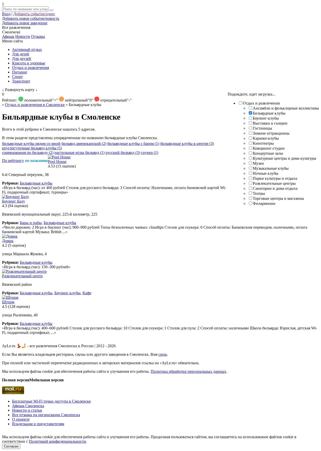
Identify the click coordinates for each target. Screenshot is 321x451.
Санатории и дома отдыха (275, 188)
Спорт (17, 76)
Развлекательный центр (22, 276)
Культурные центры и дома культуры (284, 158)
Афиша (8, 36)
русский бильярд (123, 152)
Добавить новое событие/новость (30, 18)
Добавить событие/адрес (34, 14)
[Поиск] (51, 10)
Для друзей (21, 58)
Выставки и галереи (270, 123)
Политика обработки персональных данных (188, 371)
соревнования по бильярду (27, 152)
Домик (8, 241)
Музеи (258, 163)
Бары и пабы (31, 223)
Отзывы (38, 36)
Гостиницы (262, 128)
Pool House (57, 161)
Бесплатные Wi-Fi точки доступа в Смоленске (51, 401)
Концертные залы (268, 153)
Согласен (11, 446)
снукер (149, 152)
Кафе (87, 293)
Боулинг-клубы (266, 118)
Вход (6, 14)
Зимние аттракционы (271, 133)
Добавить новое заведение (24, 23)
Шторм (8, 302)
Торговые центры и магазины (278, 198)
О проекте (21, 419)
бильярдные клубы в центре (187, 143)
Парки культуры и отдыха (275, 178)
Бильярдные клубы (269, 113)
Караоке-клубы (266, 138)
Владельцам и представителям (38, 424)
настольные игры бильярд (79, 152)
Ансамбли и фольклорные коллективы (286, 108)
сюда (162, 354)
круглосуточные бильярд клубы (32, 148)
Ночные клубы (265, 173)
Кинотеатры (263, 143)
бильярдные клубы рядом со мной (31, 143)
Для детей (20, 54)
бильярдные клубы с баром (133, 143)
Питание (19, 72)
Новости (22, 36)
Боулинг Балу (13, 201)
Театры (259, 193)
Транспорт (21, 81)
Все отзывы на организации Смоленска (46, 415)
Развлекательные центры (274, 183)
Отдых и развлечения (30, 67)
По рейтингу (13, 160)
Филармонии (264, 203)
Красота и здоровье (28, 63)
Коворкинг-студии (269, 148)
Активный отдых (27, 49)
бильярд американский (83, 143)
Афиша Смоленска (28, 406)
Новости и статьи (27, 410)
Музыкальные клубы (271, 168)
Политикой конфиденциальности (57, 441)
